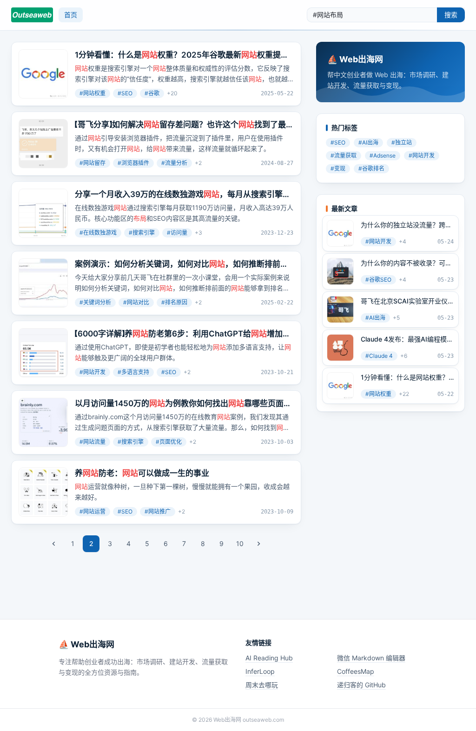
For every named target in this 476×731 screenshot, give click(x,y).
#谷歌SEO (378, 279)
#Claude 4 (379, 355)
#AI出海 (368, 142)
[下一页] (258, 543)
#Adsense (383, 155)
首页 (70, 15)
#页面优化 (169, 441)
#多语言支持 (133, 372)
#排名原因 (174, 302)
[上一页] (54, 543)
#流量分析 (174, 162)
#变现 (338, 168)
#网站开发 (92, 372)
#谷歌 (152, 93)
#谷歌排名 (371, 168)
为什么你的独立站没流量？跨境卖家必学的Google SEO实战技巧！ (406, 225)
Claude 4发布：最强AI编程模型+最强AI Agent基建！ (407, 339)
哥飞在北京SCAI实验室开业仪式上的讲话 (404, 301)
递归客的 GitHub (361, 685)
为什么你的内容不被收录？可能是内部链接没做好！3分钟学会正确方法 (406, 263)
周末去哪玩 (261, 685)
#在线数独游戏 (98, 232)
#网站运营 (92, 511)
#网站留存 (92, 162)
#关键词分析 (95, 302)
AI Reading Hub (269, 658)
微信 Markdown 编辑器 (371, 658)
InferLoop (260, 671)
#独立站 (401, 142)
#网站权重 (92, 93)
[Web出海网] (32, 14)
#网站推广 (158, 511)
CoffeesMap (355, 671)
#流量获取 (344, 155)
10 (240, 543)
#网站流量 (92, 441)
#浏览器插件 (133, 162)
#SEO (125, 93)
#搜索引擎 (142, 232)
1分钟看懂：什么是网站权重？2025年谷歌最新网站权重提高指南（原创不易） (405, 377)
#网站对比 (136, 302)
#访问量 (177, 232)
